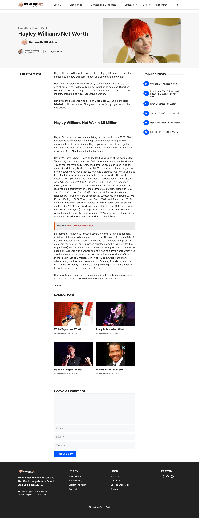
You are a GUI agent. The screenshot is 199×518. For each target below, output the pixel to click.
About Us (115, 476)
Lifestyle (129, 4)
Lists (145, 4)
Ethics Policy (75, 476)
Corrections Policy (77, 485)
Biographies (76, 4)
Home (20, 28)
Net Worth (161, 4)
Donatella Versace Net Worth (165, 122)
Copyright (73, 489)
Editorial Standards (120, 485)
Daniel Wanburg (32, 51)
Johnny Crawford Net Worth (164, 113)
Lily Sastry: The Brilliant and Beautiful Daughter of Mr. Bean (164, 94)
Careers (114, 489)
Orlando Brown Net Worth (163, 84)
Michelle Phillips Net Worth (164, 132)
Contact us (116, 480)
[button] (177, 5)
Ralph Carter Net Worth (109, 369)
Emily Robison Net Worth (110, 329)
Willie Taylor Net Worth (67, 329)
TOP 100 (56, 4)
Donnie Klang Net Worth (68, 369)
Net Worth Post (103, 507)
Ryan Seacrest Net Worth (163, 104)
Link (53, 52)
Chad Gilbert (61, 278)
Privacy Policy (75, 480)
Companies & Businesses (103, 4)
